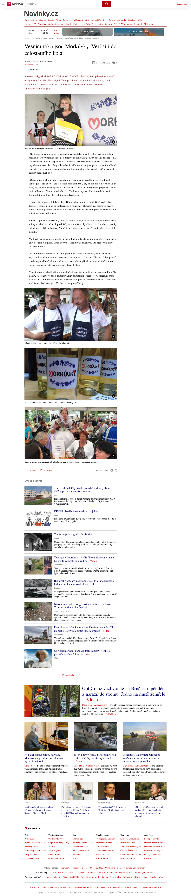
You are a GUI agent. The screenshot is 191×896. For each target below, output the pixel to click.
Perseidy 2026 (96, 868)
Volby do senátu (31, 854)
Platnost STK (150, 858)
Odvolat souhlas (129, 887)
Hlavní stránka (30, 20)
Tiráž (70, 887)
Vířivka (150, 872)
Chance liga (77, 839)
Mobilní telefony (54, 877)
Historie (68, 24)
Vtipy (56, 515)
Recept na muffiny (104, 843)
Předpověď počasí (80, 868)
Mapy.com (65, 868)
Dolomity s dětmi (127, 858)
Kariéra (63, 887)
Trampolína (81, 872)
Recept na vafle (103, 854)
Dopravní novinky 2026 (154, 846)
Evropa (57, 588)
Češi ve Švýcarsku (128, 850)
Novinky (27, 61)
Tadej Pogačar (54, 850)
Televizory (127, 877)
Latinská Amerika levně (130, 854)
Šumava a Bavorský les (130, 846)
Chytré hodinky (141, 877)
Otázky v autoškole (152, 854)
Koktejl (140, 20)
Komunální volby (31, 858)
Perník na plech (103, 858)
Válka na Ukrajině (81, 20)
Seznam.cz (182, 4)
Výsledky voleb (31, 846)
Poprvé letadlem (127, 843)
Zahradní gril (139, 872)
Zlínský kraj (58, 635)
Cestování (58, 24)
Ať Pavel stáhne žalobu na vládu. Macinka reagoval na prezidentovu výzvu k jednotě (43, 758)
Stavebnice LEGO (71, 877)
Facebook (34, 887)
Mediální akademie (83, 887)
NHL (74, 858)
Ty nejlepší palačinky (105, 839)
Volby (58, 20)
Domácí (51, 20)
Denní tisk (138, 24)
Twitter (44, 887)
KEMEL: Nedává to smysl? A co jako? (76, 511)
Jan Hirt (51, 846)
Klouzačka (103, 872)
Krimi (104, 20)
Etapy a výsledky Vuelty (58, 843)
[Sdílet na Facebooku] (111, 470)
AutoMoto (42, 24)
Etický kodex (99, 887)
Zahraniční (67, 20)
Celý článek (111, 714)
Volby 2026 (29, 839)
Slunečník (92, 872)
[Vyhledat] (106, 4)
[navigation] (3, 4)
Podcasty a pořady (81, 24)
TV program (126, 24)
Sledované (148, 24)
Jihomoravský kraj (61, 611)
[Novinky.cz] (41, 14)
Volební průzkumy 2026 (34, 843)
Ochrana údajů (113, 887)
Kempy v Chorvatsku (129, 839)
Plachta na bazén (65, 872)
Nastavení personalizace (150, 887)
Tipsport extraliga (80, 846)
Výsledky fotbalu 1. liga (82, 843)
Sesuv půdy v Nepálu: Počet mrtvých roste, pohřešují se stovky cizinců (95, 756)
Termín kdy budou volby (35, 850)
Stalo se (42, 20)
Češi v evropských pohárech (132, 868)
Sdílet (108, 62)
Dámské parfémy (88, 877)
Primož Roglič (54, 854)
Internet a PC (30, 24)
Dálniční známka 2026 (154, 843)
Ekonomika (121, 20)
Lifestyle (131, 20)
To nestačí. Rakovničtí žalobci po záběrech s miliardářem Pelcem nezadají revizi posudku (141, 758)
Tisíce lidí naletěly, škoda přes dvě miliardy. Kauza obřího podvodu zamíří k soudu (83, 489)
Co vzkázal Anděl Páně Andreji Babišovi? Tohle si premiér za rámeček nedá (82, 652)
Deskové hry (115, 877)
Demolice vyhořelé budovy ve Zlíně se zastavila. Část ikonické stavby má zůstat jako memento (84, 629)
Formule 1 (77, 854)
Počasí (117, 24)
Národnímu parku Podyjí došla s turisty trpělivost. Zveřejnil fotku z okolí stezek (82, 605)
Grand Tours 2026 (56, 858)
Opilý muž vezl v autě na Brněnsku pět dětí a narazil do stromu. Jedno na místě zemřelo (123, 691)
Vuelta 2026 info (55, 839)
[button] (70, 120)
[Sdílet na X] (116, 470)
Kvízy (100, 24)
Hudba (56, 538)
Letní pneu (103, 877)
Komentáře (96, 20)
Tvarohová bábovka (105, 850)
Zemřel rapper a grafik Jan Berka (73, 534)
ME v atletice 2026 (80, 850)
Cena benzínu (111, 868)
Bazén (53, 872)
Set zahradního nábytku (120, 872)
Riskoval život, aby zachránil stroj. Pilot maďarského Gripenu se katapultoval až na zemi (84, 582)
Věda (50, 24)
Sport (94, 24)
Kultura (112, 20)
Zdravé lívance (102, 846)
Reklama (53, 887)
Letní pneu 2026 (151, 839)
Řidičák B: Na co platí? (154, 850)
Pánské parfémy (157, 877)
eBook (98, 62)
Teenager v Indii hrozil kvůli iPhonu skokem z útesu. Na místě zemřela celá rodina (84, 559)
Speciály (108, 24)
